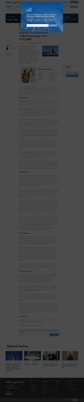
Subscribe (53, 25)
